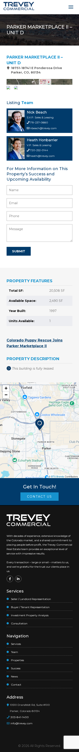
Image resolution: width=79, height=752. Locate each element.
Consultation (19, 623)
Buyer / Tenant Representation (30, 607)
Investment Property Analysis (29, 615)
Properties (17, 660)
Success (15, 668)
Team (14, 652)
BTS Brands (57, 476)
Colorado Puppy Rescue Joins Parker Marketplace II (35, 343)
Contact (16, 684)
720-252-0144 (38, 150)
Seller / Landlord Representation (31, 599)
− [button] (6, 395)
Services (16, 644)
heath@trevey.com (42, 156)
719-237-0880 (38, 122)
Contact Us (39, 497)
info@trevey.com (21, 723)
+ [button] (6, 388)
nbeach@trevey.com (43, 128)
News (14, 676)
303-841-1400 (19, 717)
